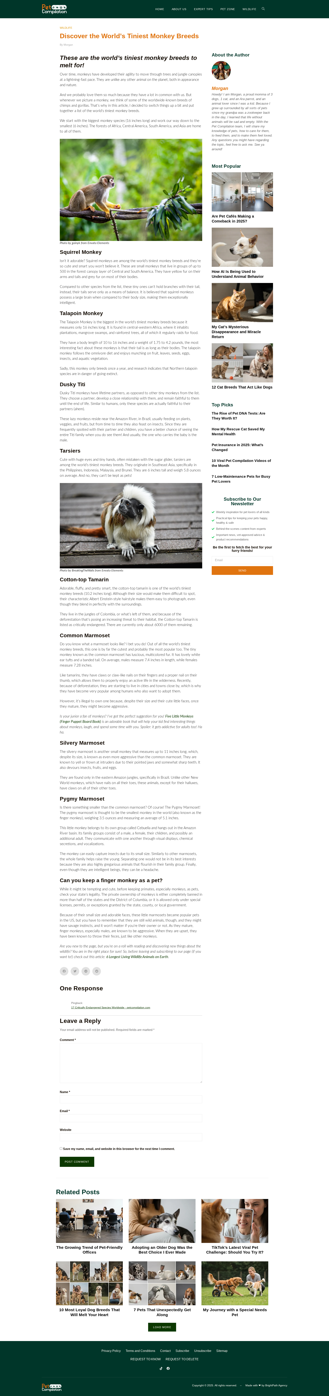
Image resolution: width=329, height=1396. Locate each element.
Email (65, 1111)
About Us (179, 9)
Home (159, 9)
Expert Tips (203, 9)
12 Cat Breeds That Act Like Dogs (242, 387)
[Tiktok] (161, 1368)
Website (65, 1129)
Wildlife (249, 9)
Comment (68, 1040)
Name (65, 1092)
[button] (64, 971)
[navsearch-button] (261, 9)
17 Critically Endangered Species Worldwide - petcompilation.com (110, 1007)
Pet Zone (227, 9)
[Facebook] (168, 1368)
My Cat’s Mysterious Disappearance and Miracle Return (236, 332)
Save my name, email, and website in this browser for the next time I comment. (119, 1148)
